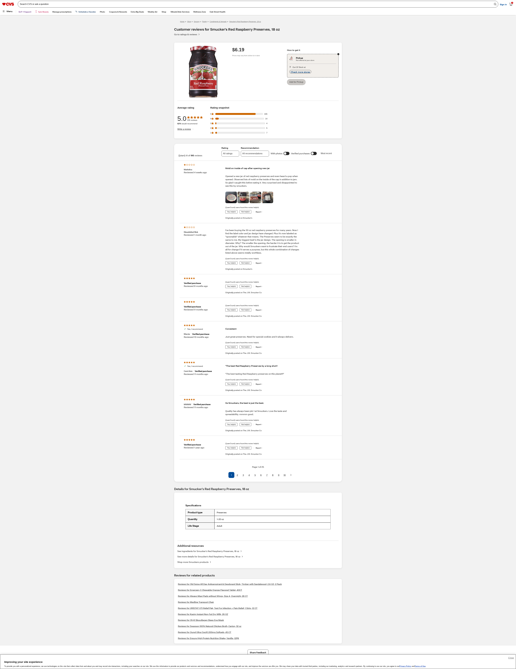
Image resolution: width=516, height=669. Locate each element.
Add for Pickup (296, 85)
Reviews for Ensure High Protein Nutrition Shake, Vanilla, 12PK (208, 638)
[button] (286, 153)
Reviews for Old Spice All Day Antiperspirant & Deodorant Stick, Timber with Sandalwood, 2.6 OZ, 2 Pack (230, 584)
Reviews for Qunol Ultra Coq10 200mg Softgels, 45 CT (204, 632)
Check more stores (300, 74)
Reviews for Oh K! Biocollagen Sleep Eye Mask (201, 620)
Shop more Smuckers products (193, 562)
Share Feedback (258, 652)
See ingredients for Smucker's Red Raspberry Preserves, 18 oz (208, 551)
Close (511, 658)
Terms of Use (420, 666)
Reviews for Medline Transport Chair (196, 602)
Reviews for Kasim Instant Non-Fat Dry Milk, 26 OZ (203, 614)
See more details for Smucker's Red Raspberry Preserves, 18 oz (208, 556)
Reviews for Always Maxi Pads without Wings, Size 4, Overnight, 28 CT (213, 596)
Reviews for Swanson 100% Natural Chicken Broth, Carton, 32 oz (209, 626)
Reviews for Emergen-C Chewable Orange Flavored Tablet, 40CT (210, 590)
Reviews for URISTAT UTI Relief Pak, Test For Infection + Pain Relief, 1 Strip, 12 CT (217, 608)
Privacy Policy (405, 666)
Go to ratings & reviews (185, 34)
